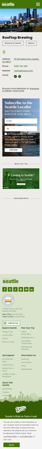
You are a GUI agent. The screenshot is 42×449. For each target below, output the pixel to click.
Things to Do (7, 332)
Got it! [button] (11, 445)
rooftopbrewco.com (23, 70)
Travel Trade (26, 362)
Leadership (7, 389)
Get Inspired (8, 355)
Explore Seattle (9, 328)
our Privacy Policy (10, 436)
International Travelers (26, 348)
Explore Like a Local (7, 369)
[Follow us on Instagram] (10, 289)
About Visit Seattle (7, 384)
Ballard (31, 43)
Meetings (25, 359)
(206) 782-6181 (21, 66)
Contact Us (13, 323)
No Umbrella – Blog (8, 360)
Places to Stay (8, 342)
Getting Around (27, 337)
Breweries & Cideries (13, 43)
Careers (5, 392)
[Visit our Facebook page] (4, 289)
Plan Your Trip (27, 328)
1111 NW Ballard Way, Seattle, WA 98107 (20, 60)
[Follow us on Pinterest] (21, 289)
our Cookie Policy (26, 436)
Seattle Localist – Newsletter (9, 375)
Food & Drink (18, 90)
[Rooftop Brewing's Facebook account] (15, 77)
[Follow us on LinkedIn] (31, 289)
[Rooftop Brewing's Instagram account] (19, 77)
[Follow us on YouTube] (26, 289)
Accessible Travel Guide (26, 342)
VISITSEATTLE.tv (7, 365)
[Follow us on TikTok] (15, 289)
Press (23, 366)
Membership (26, 369)
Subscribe (13, 150)
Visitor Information (26, 333)
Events (5, 338)
